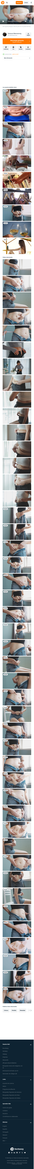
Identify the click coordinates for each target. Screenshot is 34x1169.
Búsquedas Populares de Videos (11, 1097)
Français (5, 1137)
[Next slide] (27, 1010)
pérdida (14, 1009)
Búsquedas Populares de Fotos (11, 1094)
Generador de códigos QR (10, 1073)
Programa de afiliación (9, 1088)
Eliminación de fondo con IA (10, 1070)
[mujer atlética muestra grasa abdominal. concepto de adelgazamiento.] (17, 113)
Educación (5, 1059)
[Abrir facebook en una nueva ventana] (8, 1152)
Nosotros (5, 1113)
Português (5, 1131)
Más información (8, 57)
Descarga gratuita (17, 41)
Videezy (5, 1053)
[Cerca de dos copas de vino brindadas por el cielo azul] (17, 229)
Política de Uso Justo (16, 1163)
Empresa (5, 1056)
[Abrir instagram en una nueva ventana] (11, 1152)
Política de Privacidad (21, 1162)
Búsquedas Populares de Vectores (12, 1091)
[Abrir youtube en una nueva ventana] (24, 1152)
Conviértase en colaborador (10, 1116)
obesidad (22, 1009)
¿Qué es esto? (15, 54)
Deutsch (5, 1134)
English (5, 1125)
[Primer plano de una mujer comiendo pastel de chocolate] (17, 163)
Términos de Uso (10, 1162)
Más (4, 1140)
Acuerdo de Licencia (8, 1082)
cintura (6, 1009)
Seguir (28, 35)
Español (5, 1128)
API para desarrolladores (9, 1062)
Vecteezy (5, 1050)
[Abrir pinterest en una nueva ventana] (16, 1152)
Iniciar (26, 2)
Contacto (5, 1110)
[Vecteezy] (2, 2)
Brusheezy (5, 1047)
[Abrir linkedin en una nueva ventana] (13, 1152)
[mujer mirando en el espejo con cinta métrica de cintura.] (17, 146)
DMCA (4, 1085)
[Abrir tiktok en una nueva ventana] (19, 1152)
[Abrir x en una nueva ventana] (21, 1152)
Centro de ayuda (7, 1107)
